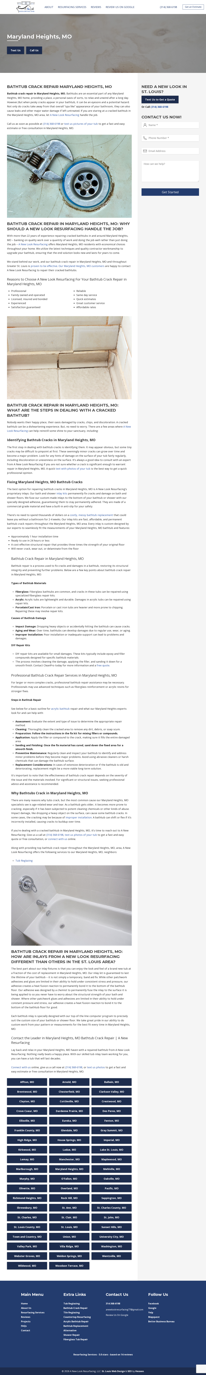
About (49, 7)
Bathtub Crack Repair (75, 1308)
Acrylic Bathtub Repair (76, 1321)
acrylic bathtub (60, 708)
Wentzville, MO (111, 1256)
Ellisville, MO (27, 1120)
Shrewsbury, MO (27, 1207)
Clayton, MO (27, 1101)
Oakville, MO (112, 1178)
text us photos (96, 1067)
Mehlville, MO (111, 1169)
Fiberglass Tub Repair (75, 1339)
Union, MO (69, 1236)
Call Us (34, 50)
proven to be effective (44, 266)
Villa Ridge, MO (69, 1246)
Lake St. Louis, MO (111, 1149)
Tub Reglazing (24, 860)
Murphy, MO (27, 1178)
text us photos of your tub (81, 834)
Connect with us (21, 1067)
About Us (26, 1308)
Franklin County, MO (27, 1130)
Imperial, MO (112, 1140)
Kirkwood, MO (27, 1149)
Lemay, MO (27, 1159)
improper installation (79, 817)
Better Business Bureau (161, 1321)
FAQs (24, 1325)
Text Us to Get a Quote (160, 99)
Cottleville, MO (69, 1101)
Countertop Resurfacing (77, 1317)
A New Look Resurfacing (64, 115)
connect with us (57, 839)
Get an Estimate (193, 6)
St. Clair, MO (69, 1217)
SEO (130, 1371)
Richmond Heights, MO (27, 1198)
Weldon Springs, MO (69, 1256)
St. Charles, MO (27, 1217)
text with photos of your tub (73, 468)
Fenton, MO (111, 1120)
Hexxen (139, 1371)
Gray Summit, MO (112, 1130)
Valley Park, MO (27, 1246)
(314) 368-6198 (168, 7)
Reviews (96, 7)
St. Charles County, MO (111, 1207)
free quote (103, 665)
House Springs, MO (69, 1140)
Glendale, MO (69, 1130)
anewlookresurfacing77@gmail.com (124, 1309)
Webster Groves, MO (27, 1256)
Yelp (150, 1312)
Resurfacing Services (72, 7)
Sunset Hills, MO (111, 1227)
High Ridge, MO (27, 1140)
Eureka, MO (69, 1120)
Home (24, 1303)
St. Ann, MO (69, 1207)
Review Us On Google (120, 7)
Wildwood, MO (27, 1265)
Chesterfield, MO (69, 1091)
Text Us (15, 50)
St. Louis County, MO (27, 1227)
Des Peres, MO (111, 1111)
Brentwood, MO (27, 1091)
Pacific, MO (112, 1188)
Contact (25, 1330)
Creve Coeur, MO (27, 1111)
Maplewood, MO (111, 1159)
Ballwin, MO (111, 1082)
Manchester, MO (69, 1159)
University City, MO (111, 1236)
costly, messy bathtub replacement (91, 515)
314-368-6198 (113, 1303)
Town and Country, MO (27, 1236)
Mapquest (154, 1317)
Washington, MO (111, 1246)
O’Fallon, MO (69, 1178)
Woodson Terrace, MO (69, 1265)
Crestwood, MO (111, 1101)
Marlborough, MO (27, 1169)
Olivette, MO (27, 1188)
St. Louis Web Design (113, 1371)
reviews (128, 1354)
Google (152, 1308)
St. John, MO (111, 1217)
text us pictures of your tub (81, 123)
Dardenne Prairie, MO (69, 1111)
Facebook (153, 1303)
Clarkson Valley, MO (111, 1091)
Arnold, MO (69, 1082)
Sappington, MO (111, 1198)
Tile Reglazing (71, 1312)
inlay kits (61, 493)
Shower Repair (71, 1334)
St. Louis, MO (69, 1227)
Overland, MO (69, 1188)
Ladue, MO (69, 1149)
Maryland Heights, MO (69, 1169)
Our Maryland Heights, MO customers (81, 266)
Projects (25, 1321)
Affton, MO (27, 1082)
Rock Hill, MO (69, 1198)
